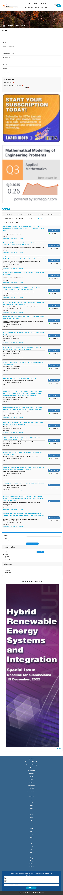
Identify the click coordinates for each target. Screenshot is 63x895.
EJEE (31, 817)
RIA (31, 843)
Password (6, 538)
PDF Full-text (6, 238)
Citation (21, 238)
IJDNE (31, 837)
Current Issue (6, 64)
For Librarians (8, 572)
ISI (31, 820)
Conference (31, 794)
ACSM (31, 814)
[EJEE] (31, 881)
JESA (31, 829)
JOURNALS (31, 796)
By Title (7, 557)
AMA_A (31, 852)
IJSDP (31, 802)
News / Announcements (8, 46)
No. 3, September (19, 218)
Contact (32, 779)
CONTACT (31, 759)
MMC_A (31, 863)
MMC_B (31, 866)
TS (31, 799)
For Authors (7, 570)
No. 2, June (29, 218)
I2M (32, 823)
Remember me (8, 540)
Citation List (6, 72)
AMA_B (31, 858)
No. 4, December (9, 218)
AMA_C (31, 861)
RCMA (31, 831)
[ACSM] (31, 880)
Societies (31, 773)
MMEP (17, 25)
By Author (7, 559)
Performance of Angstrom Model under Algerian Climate (19, 378)
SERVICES (31, 782)
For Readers (7, 567)
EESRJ (31, 846)
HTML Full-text (14, 238)
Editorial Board (6, 42)
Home (4, 26)
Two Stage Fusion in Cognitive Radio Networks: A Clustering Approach (23, 483)
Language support (31, 791)
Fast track (31, 788)
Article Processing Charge (8, 53)
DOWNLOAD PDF (54, 230)
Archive (5, 68)
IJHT (31, 805)
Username (6, 535)
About (28, 4)
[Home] (11, 5)
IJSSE (31, 834)
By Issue (7, 556)
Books (37, 7)
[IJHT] (31, 877)
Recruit (31, 776)
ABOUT (31, 767)
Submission (44, 7)
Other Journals (8, 560)
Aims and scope (6, 38)
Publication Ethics (7, 57)
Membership (31, 770)
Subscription (31, 785)
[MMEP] (31, 878)
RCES (31, 849)
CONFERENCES (29, 7)
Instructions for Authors (8, 49)
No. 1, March (40, 218)
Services (35, 4)
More (59, 749)
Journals (44, 4)
